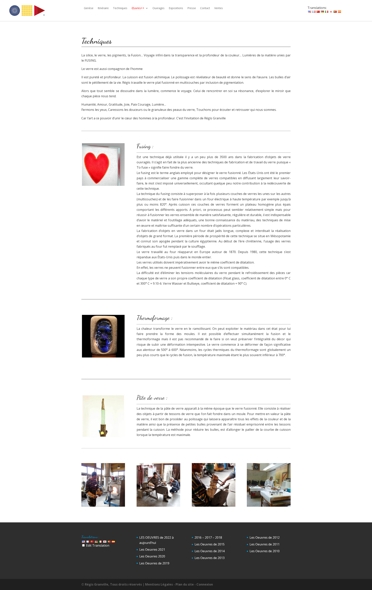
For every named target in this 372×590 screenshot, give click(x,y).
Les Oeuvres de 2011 (265, 544)
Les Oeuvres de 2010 (265, 551)
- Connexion (204, 584)
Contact (205, 8)
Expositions (176, 8)
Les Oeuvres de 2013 (210, 558)
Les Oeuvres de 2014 (210, 551)
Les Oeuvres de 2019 (154, 563)
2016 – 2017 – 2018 (208, 537)
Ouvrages (158, 8)
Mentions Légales (159, 584)
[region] (103, 164)
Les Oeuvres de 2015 (210, 544)
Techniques (120, 8)
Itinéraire (103, 8)
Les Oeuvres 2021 (152, 549)
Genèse (88, 8)
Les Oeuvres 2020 (152, 556)
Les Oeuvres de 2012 (265, 537)
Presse (191, 8)
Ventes (218, 8)
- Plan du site (184, 584)
